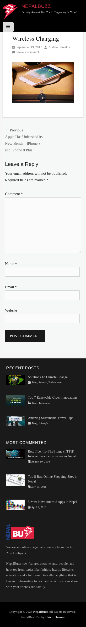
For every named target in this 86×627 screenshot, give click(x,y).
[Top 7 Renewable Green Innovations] (15, 400)
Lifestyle (43, 423)
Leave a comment (27, 52)
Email (11, 287)
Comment (14, 194)
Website (11, 310)
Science (43, 382)
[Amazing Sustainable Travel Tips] (15, 420)
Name (11, 264)
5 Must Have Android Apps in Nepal (52, 502)
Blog (34, 382)
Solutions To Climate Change (48, 377)
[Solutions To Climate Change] (15, 379)
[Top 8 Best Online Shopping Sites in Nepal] (15, 480)
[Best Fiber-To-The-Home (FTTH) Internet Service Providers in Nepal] (15, 454)
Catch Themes (54, 617)
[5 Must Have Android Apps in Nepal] (15, 504)
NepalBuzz (36, 6)
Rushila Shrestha (59, 47)
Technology (55, 382)
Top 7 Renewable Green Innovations (52, 397)
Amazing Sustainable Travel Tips (50, 418)
